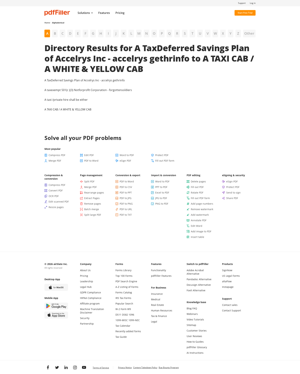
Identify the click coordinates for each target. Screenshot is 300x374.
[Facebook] (48, 367)
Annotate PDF (198, 220)
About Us (85, 270)
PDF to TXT (126, 214)
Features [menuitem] (104, 13)
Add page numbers (202, 203)
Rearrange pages (94, 192)
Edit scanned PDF (59, 201)
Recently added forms (128, 331)
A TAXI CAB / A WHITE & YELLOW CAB (67, 109)
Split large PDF (92, 214)
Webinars (192, 314)
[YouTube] (84, 367)
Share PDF (232, 198)
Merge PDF (55, 160)
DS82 (125, 314)
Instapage (228, 287)
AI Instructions (195, 352)
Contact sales (230, 305)
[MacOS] (56, 287)
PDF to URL (126, 209)
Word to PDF (127, 155)
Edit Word (196, 225)
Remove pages (92, 203)
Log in (253, 3)
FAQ (194, 308)
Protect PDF (161, 155)
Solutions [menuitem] (84, 13)
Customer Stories (197, 330)
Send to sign (233, 192)
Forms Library (123, 270)
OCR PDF (54, 196)
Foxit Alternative (196, 290)
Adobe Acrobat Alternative (195, 272)
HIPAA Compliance (90, 298)
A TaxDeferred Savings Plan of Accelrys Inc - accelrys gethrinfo (84, 80)
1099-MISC (121, 320)
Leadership (86, 281)
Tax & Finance (159, 316)
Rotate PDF (197, 192)
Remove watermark (202, 209)
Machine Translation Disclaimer (92, 310)
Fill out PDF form (164, 160)
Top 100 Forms (123, 275)
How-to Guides (195, 341)
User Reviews (194, 336)
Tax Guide (121, 336)
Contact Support (231, 310)
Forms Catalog (123, 292)
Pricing (84, 275)
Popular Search (124, 303)
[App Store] (56, 315)
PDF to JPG (125, 198)
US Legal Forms (231, 275)
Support (242, 3)
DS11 (118, 314)
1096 (131, 314)
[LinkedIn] (66, 367)
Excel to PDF (162, 192)
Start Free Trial (245, 12)
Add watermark (200, 214)
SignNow (227, 270)
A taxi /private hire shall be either (66, 100)
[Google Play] (56, 306)
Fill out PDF (197, 187)
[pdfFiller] (57, 13)
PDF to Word (91, 160)
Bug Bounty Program (169, 367)
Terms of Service (101, 367)
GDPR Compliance (90, 292)
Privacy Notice (125, 367)
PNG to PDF (161, 203)
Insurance (157, 293)
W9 (129, 309)
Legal (154, 321)
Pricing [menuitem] (119, 13)
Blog (189, 308)
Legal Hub (86, 287)
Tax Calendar (122, 325)
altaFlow (227, 281)
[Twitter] (57, 367)
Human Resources (161, 310)
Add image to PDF (201, 231)
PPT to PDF (161, 187)
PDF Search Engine (126, 281)
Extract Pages (92, 198)
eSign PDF (125, 160)
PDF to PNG (126, 203)
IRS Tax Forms (123, 298)
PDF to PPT (126, 192)
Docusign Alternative (199, 284)
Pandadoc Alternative (199, 279)
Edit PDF (89, 155)
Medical (155, 299)
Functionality (158, 270)
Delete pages (198, 181)
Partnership (87, 323)
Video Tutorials (195, 319)
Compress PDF (57, 155)
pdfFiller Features (161, 275)
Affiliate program (90, 303)
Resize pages (56, 207)
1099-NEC (134, 320)
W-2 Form (121, 309)
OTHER (249, 33)
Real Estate (157, 305)
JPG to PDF (161, 198)
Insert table (197, 237)
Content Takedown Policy (145, 367)
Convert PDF (56, 190)
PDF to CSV (126, 187)
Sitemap (191, 325)
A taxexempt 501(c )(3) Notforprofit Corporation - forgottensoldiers (88, 90)
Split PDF (89, 181)
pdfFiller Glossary (197, 347)
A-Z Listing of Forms (126, 287)
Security (84, 318)
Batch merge (91, 209)
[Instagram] (75, 367)
